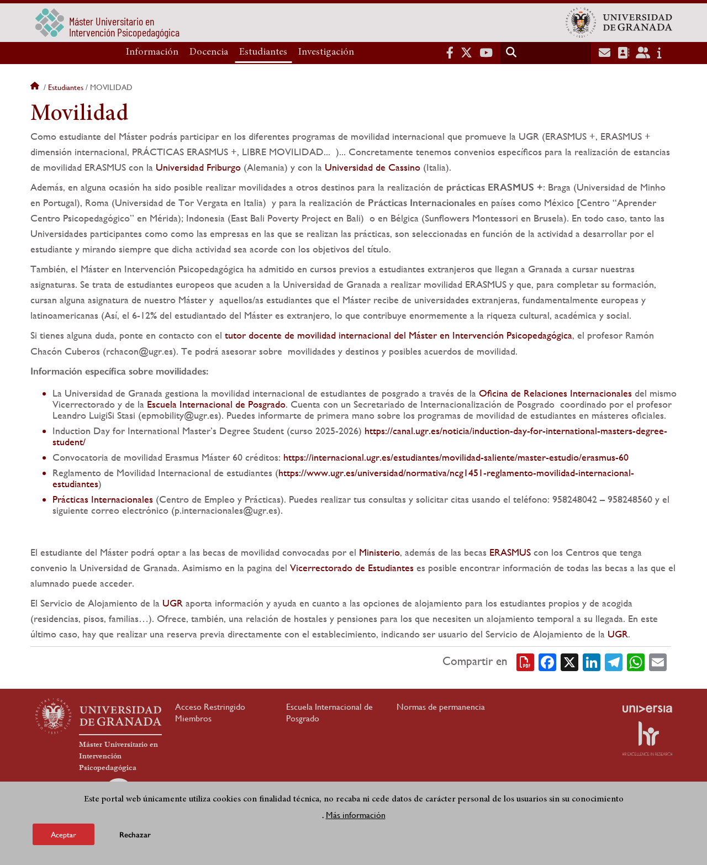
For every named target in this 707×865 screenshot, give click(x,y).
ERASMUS (510, 552)
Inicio (35, 87)
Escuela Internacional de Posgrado (216, 404)
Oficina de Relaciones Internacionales (555, 393)
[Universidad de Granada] (619, 23)
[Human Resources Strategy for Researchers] (647, 738)
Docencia (208, 52)
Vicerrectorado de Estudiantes (352, 567)
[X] (569, 661)
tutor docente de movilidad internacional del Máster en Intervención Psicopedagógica (398, 335)
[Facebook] (547, 661)
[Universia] (647, 708)
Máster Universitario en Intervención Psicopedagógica (118, 756)
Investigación (326, 52)
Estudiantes (263, 52)
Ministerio (379, 552)
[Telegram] (613, 661)
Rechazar (135, 834)
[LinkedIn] (591, 661)
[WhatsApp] (636, 661)
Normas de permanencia (441, 707)
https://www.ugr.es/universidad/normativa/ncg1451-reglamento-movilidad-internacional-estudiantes (343, 478)
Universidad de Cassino (372, 167)
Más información (356, 814)
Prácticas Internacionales (104, 499)
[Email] (658, 661)
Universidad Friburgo (198, 167)
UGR (172, 603)
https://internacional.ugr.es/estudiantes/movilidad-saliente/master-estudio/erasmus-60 (456, 457)
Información (152, 52)
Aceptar (63, 834)
